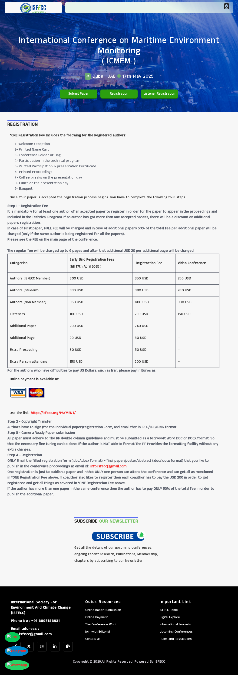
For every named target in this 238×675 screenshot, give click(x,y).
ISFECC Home (169, 610)
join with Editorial (97, 631)
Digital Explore (170, 617)
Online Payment (96, 617)
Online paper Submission (103, 610)
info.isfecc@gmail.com (108, 466)
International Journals (175, 624)
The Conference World (101, 624)
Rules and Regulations (176, 639)
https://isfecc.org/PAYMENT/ (53, 412)
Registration (119, 93)
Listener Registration (159, 93)
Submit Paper (78, 93)
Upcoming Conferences (176, 631)
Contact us (92, 639)
